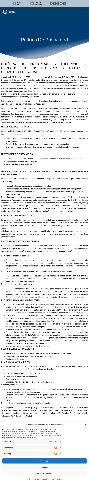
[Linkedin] (51, 3)
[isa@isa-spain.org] (32, 3)
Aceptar (44, 461)
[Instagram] (57, 3)
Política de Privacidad (47, 479)
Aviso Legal (59, 479)
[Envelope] (64, 3)
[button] (85, 424)
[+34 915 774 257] (14, 3)
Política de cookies (32, 479)
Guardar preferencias (44, 474)
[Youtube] (61, 3)
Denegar (44, 467)
